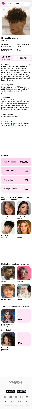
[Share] (4, 9)
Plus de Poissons (8, 330)
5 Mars (3, 46)
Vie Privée (20, 401)
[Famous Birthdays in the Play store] (21, 391)
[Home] (16, 382)
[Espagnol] (10, 397)
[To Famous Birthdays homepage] (3, 3)
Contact (13, 401)
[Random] (28, 9)
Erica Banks (13, 125)
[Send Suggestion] (30, 64)
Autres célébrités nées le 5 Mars (15, 307)
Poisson (19, 46)
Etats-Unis (5, 51)
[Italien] (21, 397)
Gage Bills (5, 110)
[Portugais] (16, 397)
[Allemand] (27, 397)
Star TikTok (5, 40)
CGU (27, 401)
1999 (9, 46)
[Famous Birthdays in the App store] (10, 391)
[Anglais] (5, 397)
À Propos (6, 401)
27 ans (19, 51)
